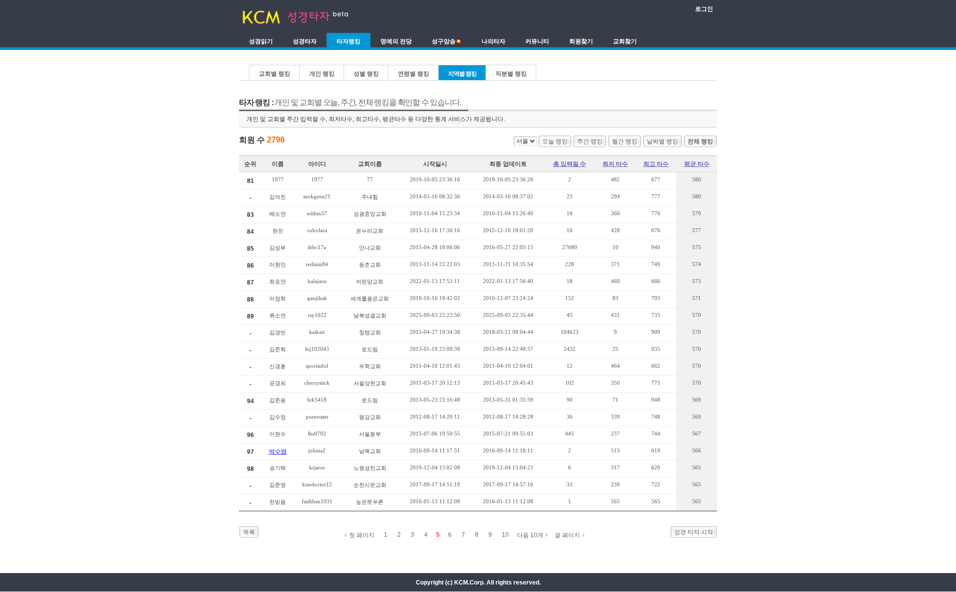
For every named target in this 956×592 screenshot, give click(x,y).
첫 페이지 (361, 535)
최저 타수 (615, 163)
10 (505, 534)
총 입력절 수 (569, 163)
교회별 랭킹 (274, 73)
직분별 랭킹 (511, 73)
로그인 (704, 8)
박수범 (278, 451)
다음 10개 (530, 535)
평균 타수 (697, 163)
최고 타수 (656, 163)
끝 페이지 (567, 535)
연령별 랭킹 (413, 73)
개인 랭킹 (322, 73)
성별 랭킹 (366, 73)
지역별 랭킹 (462, 73)
